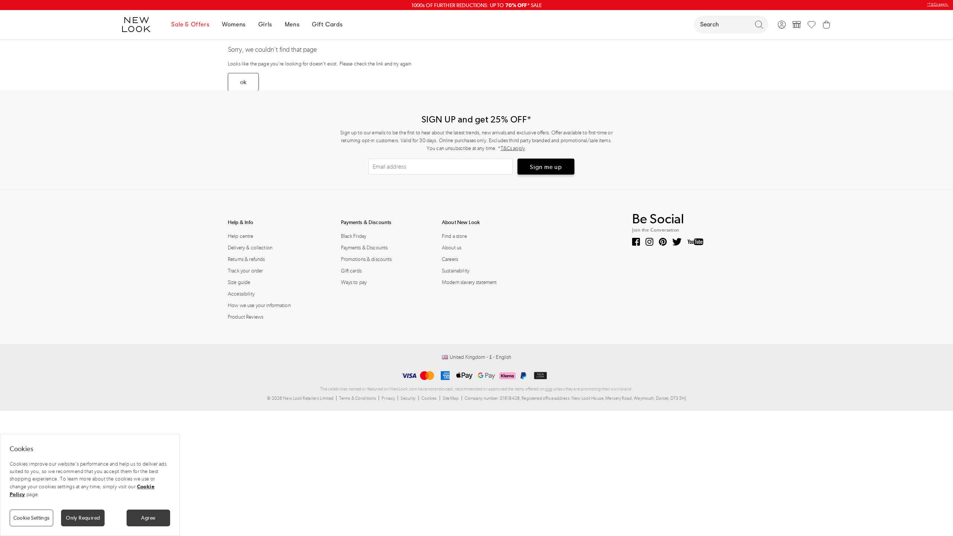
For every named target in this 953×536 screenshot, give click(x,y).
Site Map (451, 398)
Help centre (241, 236)
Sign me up (546, 166)
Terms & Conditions (357, 398)
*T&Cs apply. (938, 4)
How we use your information (259, 305)
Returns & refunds (246, 259)
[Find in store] (796, 24)
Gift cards (351, 271)
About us (451, 248)
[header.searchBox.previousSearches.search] (759, 24)
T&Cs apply (513, 148)
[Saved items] (811, 24)
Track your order (245, 271)
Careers (450, 259)
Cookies (429, 398)
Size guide (239, 282)
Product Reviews (245, 317)
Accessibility (241, 294)
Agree (148, 518)
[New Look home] (139, 24)
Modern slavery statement (469, 282)
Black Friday (354, 236)
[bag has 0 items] (826, 24)
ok (243, 82)
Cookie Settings (31, 518)
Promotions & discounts (366, 259)
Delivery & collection (250, 248)
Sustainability (455, 271)
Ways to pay (354, 282)
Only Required (83, 518)
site (548, 389)
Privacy (388, 398)
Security (408, 398)
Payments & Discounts (364, 248)
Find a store (454, 236)
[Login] (781, 24)
